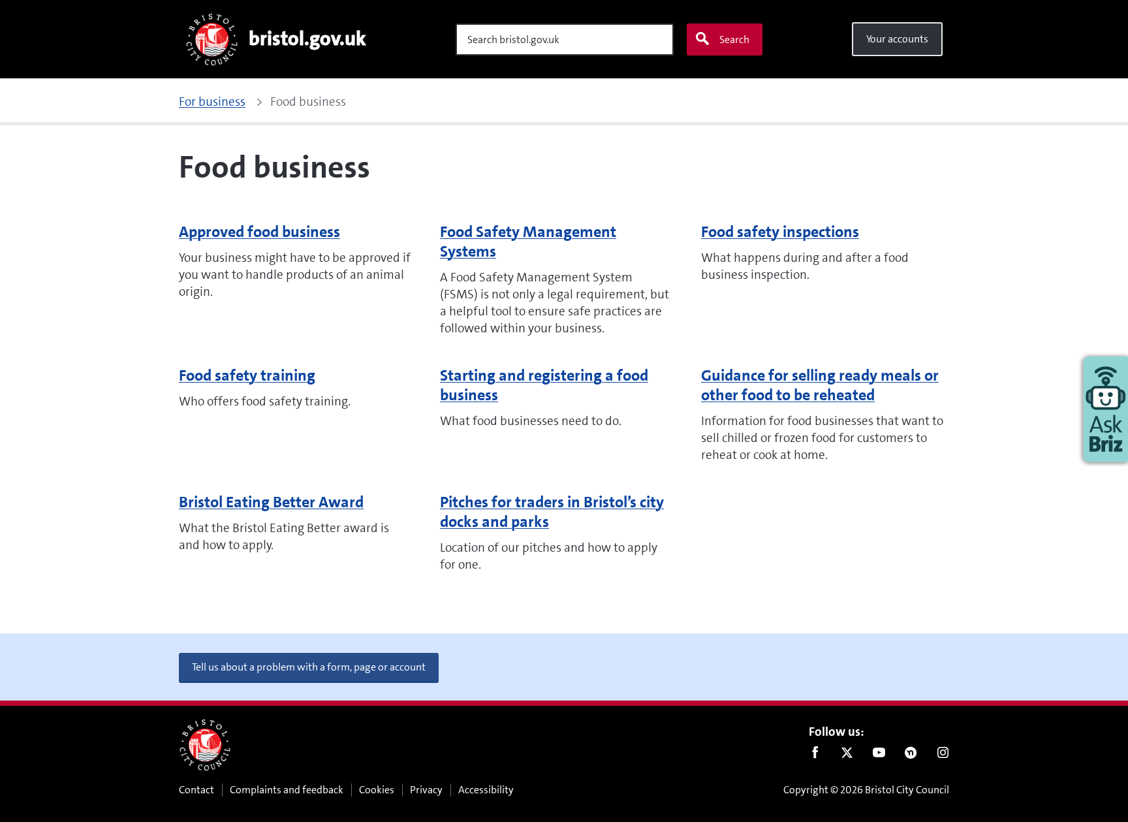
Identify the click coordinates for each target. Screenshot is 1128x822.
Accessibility (486, 790)
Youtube (879, 755)
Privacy (426, 790)
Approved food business (259, 231)
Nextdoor (911, 755)
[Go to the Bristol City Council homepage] (205, 745)
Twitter (847, 755)
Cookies (376, 790)
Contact (196, 790)
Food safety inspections (780, 231)
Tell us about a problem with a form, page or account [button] (309, 667)
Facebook (815, 755)
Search (734, 39)
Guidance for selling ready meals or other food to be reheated (820, 385)
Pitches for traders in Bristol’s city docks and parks (552, 512)
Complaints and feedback (286, 790)
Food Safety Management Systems (528, 241)
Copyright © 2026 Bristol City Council (866, 790)
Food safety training (247, 375)
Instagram (943, 755)
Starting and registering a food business (544, 385)
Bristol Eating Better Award (271, 502)
